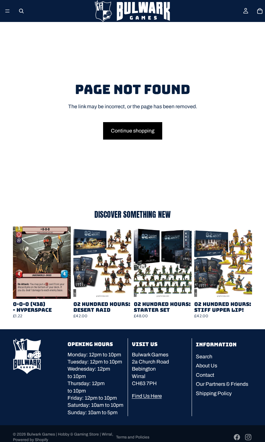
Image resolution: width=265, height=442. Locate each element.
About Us (206, 365)
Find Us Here (147, 395)
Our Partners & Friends (222, 384)
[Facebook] (237, 437)
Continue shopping (132, 130)
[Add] (61, 289)
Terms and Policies (132, 437)
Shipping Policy (214, 393)
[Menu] (7, 11)
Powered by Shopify (30, 439)
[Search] (21, 11)
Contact (205, 375)
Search (204, 356)
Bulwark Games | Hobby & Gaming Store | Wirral (69, 434)
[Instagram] (248, 437)
